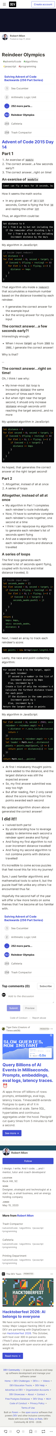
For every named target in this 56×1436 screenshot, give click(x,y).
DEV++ (36, 1381)
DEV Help (40, 1385)
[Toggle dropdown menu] (51, 1028)
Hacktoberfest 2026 (19, 1333)
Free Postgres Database (17, 1398)
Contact (41, 1394)
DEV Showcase (17, 1394)
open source (32, 1412)
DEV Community (11, 1370)
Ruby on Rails (35, 1418)
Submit (13, 1008)
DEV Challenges (22, 1381)
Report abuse (39, 1017)
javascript (9, 66)
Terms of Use (28, 1407)
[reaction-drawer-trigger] (7, 1431)
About (31, 1394)
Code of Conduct (18, 1017)
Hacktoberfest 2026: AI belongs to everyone (23, 1314)
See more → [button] (12, 1133)
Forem (15, 1412)
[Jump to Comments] (20, 1431)
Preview (30, 1008)
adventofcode (12, 61)
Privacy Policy (37, 1403)
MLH (48, 1398)
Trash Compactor (22, 1227)
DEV (15, 1415)
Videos (46, 1381)
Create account (43, 4)
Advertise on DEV (14, 1389)
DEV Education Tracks (21, 1385)
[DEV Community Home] (12, 4)
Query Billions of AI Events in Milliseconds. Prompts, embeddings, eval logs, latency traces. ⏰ (27, 1075)
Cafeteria (22, 1243)
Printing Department (22, 1259)
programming (27, 66)
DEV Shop (38, 1398)
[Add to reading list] (33, 1431)
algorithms (31, 61)
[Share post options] (51, 1431)
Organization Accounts (37, 1389)
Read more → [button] (13, 1355)
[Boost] (43, 1431)
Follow (28, 1161)
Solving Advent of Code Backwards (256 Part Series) (23, 78)
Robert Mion (17, 35)
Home (8, 1381)
